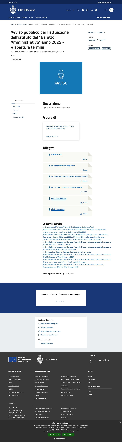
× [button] (120, 422)
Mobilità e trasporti (41, 399)
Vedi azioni (100, 33)
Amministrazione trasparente (70, 408)
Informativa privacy (67, 414)
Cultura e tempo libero (41, 379)
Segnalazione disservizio (42, 411)
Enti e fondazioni (13, 386)
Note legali (64, 418)
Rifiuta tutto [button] (68, 434)
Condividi (91, 33)
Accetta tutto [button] (54, 434)
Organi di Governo (13, 376)
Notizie (90, 376)
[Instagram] (86, 10)
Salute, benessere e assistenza (70, 389)
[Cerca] (111, 10)
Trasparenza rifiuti (66, 411)
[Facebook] (73, 10)
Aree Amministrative (14, 379)
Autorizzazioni (65, 392)
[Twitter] (77, 10)
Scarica (85, 159)
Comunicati (91, 379)
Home (12, 24)
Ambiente (64, 386)
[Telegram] (95, 10)
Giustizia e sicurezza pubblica (70, 379)
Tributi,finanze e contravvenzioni (71, 382)
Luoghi (90, 391)
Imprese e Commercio (41, 386)
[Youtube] (82, 10)
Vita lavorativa (39, 383)
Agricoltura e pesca (67, 395)
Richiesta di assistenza (42, 418)
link (78, 431)
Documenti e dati (13, 395)
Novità (19, 24)
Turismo (37, 395)
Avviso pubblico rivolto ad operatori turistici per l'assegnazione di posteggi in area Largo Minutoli (75, 234)
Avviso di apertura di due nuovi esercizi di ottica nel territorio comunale (67, 252)
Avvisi (25, 24)
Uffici (10, 383)
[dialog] (61, 431)
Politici (10, 389)
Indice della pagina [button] (18, 100)
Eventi (90, 395)
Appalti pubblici (39, 389)
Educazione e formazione (68, 376)
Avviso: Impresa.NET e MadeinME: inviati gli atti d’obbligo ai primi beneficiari (68, 227)
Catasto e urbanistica (41, 392)
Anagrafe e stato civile (41, 376)
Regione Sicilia (12, 2)
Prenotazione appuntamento (43, 408)
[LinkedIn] (91, 10)
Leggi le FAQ (38, 414)
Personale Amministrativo (16, 392)
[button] (61, 439)
